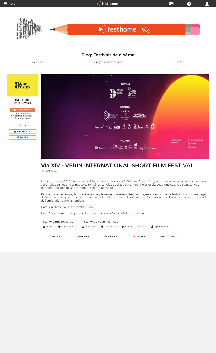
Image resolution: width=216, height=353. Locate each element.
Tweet (23, 137)
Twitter (140, 236)
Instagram (168, 236)
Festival (56, 236)
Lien (23, 125)
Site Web (84, 236)
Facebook (23, 131)
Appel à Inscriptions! (22, 110)
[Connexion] (207, 3)
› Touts (178, 62)
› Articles (37, 62)
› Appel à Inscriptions (108, 62)
